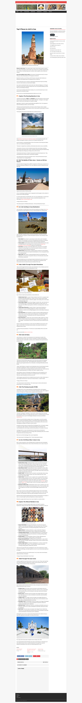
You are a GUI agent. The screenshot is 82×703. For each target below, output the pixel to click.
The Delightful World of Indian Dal (55, 45)
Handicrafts (39, 11)
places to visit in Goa (28, 332)
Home (17, 11)
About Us (18, 694)
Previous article (21, 662)
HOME (17, 696)
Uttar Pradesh (44, 2)
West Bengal (39, 2)
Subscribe (52, 34)
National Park (19, 417)
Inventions (33, 11)
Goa (47, 209)
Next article (45, 662)
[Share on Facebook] (20, 656)
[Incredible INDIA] (41, 7)
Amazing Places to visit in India (20, 2)
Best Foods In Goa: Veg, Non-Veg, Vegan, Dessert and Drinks (31, 650)
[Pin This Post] (36, 656)
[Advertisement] (41, 20)
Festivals (45, 11)
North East (28, 2)
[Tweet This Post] (28, 656)
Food (21, 11)
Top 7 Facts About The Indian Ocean (55, 51)
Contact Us (18, 695)
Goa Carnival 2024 (19, 649)
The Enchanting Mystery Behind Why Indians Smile (57, 57)
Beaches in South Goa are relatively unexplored (27, 138)
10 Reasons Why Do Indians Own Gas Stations (57, 55)
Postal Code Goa (40, 649)
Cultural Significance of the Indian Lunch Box (57, 43)
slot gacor (43, 480)
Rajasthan (33, 2)
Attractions (26, 11)
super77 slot (24, 482)
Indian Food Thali (52, 46)
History (50, 11)
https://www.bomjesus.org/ (26, 199)
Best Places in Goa (22, 659)
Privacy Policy (18, 697)
